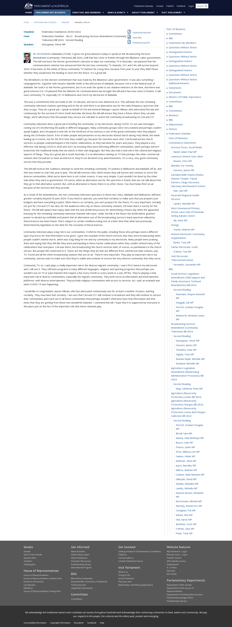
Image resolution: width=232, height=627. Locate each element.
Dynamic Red (30, 557)
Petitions (122, 554)
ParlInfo (170, 6)
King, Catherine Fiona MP (189, 388)
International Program (81, 567)
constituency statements (182, 142)
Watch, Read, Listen (80, 554)
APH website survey (176, 561)
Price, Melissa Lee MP (188, 451)
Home (28, 12)
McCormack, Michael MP (189, 501)
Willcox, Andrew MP (186, 470)
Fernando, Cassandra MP (187, 264)
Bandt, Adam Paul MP (185, 151)
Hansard (65, 22)
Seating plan (29, 564)
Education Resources (81, 561)
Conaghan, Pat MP (186, 510)
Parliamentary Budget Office (180, 597)
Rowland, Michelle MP (187, 363)
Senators (28, 561)
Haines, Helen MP (185, 456)
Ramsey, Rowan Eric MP (189, 505)
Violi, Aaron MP (184, 519)
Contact (159, 6)
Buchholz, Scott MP (186, 524)
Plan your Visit (125, 581)
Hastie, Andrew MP (184, 229)
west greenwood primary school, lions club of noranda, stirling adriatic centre (187, 212)
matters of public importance (185, 96)
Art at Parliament (126, 578)
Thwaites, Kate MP (186, 349)
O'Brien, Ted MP (182, 251)
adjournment (176, 124)
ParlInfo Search (174, 557)
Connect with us (126, 557)
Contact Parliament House (130, 561)
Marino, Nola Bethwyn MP (190, 438)
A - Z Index (172, 567)
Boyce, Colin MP (184, 442)
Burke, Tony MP (182, 242)
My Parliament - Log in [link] (177, 551)
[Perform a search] (206, 6)
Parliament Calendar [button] (143, 6)
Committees (76, 598)
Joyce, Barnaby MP (186, 465)
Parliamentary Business (50, 12)
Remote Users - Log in (177, 554)
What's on (123, 572)
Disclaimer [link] (79, 622)
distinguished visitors (180, 51)
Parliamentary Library (81, 564)
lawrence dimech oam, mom (187, 156)
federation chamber (180, 133)
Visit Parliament (172, 12)
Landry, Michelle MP (184, 203)
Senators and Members (86, 12)
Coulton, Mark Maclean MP (190, 474)
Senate (27, 551)
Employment (172, 564)
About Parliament (143, 12)
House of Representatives (36, 575)
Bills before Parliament (81, 578)
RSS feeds (172, 574)
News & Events (116, 12)
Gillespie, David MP (186, 479)
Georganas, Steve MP (188, 340)
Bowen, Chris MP (182, 161)
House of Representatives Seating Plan (42, 591)
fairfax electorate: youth (184, 247)
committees (175, 33)
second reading (182, 289)
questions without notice (183, 47)
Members (28, 588)
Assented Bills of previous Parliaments (89, 581)
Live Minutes (30, 584)
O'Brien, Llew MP (185, 528)
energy (175, 224)
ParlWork (181, 6)
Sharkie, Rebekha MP (187, 483)
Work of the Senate (33, 554)
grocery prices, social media (186, 147)
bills (171, 38)
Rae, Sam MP (180, 190)
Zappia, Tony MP (185, 354)
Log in (191, 6)
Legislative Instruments (82, 588)
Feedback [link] (91, 622)
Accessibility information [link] (35, 622)
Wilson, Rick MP (184, 515)
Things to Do (124, 575)
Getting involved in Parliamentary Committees (139, 551)
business (173, 115)
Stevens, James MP (183, 170)
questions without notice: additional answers (183, 81)
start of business (175, 29)
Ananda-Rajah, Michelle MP (190, 358)
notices (173, 129)
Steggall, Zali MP (185, 302)
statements (175, 87)
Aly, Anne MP (180, 220)
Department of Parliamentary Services (185, 594)
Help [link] (102, 622)
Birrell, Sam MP (184, 433)
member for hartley (182, 165)
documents (175, 92)
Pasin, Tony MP (184, 533)
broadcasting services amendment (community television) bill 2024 (184, 327)
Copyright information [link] (60, 622)
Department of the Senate (179, 584)
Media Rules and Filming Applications (135, 584)
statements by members (182, 42)
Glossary (171, 570)
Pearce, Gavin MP (185, 447)
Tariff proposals (78, 584)
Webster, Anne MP (186, 460)
